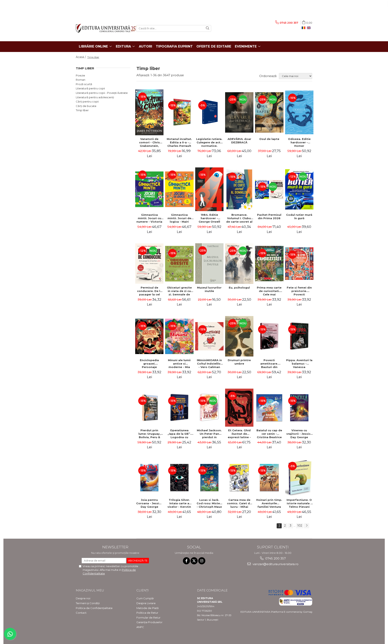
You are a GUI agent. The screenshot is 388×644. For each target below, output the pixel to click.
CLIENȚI (142, 590)
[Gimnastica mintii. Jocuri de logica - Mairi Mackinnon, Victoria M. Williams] (179, 189)
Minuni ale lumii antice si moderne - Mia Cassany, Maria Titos (179, 363)
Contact (81, 612)
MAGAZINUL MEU (90, 590)
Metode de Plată (147, 608)
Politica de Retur (147, 612)
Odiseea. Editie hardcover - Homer (299, 142)
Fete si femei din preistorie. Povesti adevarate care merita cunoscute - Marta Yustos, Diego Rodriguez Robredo (299, 291)
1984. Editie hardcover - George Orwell (209, 218)
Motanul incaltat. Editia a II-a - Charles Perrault (179, 142)
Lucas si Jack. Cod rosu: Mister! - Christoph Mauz (209, 503)
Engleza (309, 27)
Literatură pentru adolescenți (95, 97)
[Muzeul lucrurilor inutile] (209, 263)
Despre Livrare (146, 603)
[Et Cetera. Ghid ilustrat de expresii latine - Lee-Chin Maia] (239, 408)
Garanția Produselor (149, 622)
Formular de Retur (148, 617)
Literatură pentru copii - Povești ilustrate (102, 92)
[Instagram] (201, 560)
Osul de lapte (269, 139)
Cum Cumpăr (145, 598)
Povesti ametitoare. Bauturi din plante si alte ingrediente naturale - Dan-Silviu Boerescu (269, 363)
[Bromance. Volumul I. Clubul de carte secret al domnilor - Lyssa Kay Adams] (239, 189)
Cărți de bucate (86, 106)
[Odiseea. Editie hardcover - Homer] (299, 112)
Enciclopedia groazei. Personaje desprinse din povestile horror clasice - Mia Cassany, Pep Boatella (149, 363)
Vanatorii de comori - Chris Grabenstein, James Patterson (149, 142)
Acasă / (81, 57)
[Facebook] (186, 560)
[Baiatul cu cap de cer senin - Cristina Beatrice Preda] (269, 407)
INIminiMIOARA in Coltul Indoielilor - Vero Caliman (209, 363)
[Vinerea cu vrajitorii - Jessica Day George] (299, 407)
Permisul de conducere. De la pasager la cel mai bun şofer (149, 291)
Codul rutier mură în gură (299, 216)
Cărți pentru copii (87, 101)
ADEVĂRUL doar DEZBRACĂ (239, 140)
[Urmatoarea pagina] (306, 525)
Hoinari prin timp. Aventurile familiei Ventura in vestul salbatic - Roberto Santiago (269, 503)
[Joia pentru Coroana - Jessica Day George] (149, 477)
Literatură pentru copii (90, 88)
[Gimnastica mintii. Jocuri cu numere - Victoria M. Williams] (149, 189)
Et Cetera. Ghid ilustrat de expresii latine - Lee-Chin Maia (239, 434)
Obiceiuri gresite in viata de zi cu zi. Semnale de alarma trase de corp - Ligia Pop (179, 291)
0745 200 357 (275, 558)
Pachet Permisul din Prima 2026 (269, 216)
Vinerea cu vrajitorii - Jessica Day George (299, 434)
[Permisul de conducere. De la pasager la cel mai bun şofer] (149, 263)
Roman (80, 79)
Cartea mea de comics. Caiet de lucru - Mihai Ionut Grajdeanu (239, 503)
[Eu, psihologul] (239, 263)
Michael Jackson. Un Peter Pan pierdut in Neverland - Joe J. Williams (209, 434)
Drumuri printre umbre (239, 361)
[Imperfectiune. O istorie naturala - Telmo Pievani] (299, 477)
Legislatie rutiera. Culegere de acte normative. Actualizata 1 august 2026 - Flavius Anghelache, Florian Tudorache (209, 142)
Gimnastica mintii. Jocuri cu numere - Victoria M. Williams (149, 218)
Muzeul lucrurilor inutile (209, 289)
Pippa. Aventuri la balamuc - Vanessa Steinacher (299, 363)
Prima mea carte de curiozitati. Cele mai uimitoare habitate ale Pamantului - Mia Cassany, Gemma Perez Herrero (269, 291)
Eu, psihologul (239, 287)
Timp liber (82, 110)
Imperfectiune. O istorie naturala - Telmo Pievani (299, 503)
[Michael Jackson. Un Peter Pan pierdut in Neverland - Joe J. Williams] (209, 407)
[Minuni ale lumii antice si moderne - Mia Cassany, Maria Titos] (179, 336)
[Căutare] (207, 28)
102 (299, 525)
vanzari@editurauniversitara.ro (275, 564)
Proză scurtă (84, 84)
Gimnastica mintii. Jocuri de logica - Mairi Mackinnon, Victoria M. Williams (179, 218)
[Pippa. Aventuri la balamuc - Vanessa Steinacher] (299, 336)
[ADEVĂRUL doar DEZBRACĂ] (239, 112)
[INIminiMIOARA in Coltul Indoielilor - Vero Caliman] (209, 336)
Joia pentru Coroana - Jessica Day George (149, 503)
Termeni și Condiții (88, 603)
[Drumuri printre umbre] (239, 336)
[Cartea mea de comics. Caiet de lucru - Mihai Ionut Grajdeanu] (239, 477)
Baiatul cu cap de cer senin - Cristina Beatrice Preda (269, 434)
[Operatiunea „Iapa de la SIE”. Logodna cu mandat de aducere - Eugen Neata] (179, 407)
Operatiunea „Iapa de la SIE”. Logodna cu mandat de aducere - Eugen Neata (179, 434)
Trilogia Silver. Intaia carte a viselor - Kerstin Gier (179, 503)
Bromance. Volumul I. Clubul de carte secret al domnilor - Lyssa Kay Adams (239, 218)
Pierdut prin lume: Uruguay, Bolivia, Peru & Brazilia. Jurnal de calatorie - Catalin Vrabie (149, 434)
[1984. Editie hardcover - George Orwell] (209, 189)
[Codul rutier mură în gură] (299, 189)
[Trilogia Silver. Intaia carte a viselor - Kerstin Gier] (179, 477)
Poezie (80, 75)
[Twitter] (194, 560)
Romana (304, 27)
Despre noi (83, 598)
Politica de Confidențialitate (94, 608)
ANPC (140, 627)
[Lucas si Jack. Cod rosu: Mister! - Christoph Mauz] (209, 477)
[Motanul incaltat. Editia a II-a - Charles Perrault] (179, 112)
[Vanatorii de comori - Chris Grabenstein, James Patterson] (149, 112)
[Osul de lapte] (269, 112)
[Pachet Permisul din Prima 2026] (269, 189)
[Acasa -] (103, 28)
